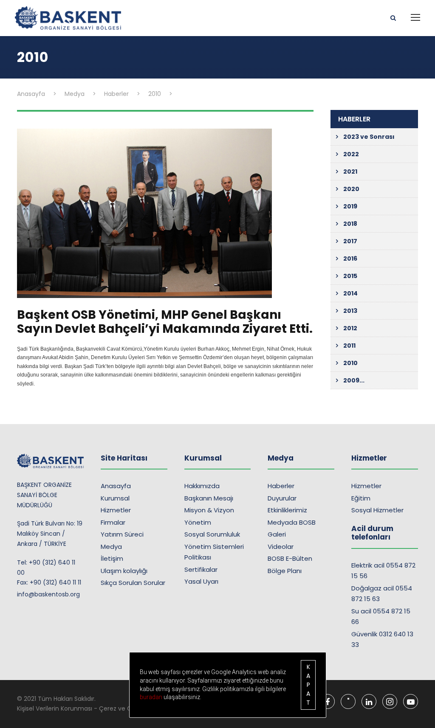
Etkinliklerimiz (287, 510)
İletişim (112, 558)
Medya (111, 546)
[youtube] (410, 701)
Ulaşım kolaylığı (124, 570)
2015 (350, 276)
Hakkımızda (202, 485)
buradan (152, 697)
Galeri (277, 534)
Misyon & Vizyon (209, 510)
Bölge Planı (285, 570)
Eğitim (360, 498)
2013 (350, 310)
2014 (350, 293)
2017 (350, 241)
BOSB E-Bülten (290, 558)
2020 (351, 189)
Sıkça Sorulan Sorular (133, 582)
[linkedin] (369, 701)
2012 (350, 328)
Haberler (281, 485)
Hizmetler (116, 510)
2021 (350, 171)
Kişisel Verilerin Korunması (54, 708)
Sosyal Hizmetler (377, 510)
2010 (350, 363)
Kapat (308, 685)
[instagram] (389, 701)
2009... (353, 380)
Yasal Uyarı (201, 581)
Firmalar (113, 522)
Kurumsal (115, 498)
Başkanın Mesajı (208, 498)
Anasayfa (116, 485)
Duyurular (282, 498)
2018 (350, 223)
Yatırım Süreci (122, 534)
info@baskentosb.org (48, 594)
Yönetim (197, 522)
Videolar (281, 546)
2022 (351, 154)
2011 (349, 345)
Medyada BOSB (292, 522)
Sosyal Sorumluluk (212, 534)
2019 (350, 206)
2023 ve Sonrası (369, 136)
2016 (350, 258)
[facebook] (327, 701)
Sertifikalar (201, 569)
